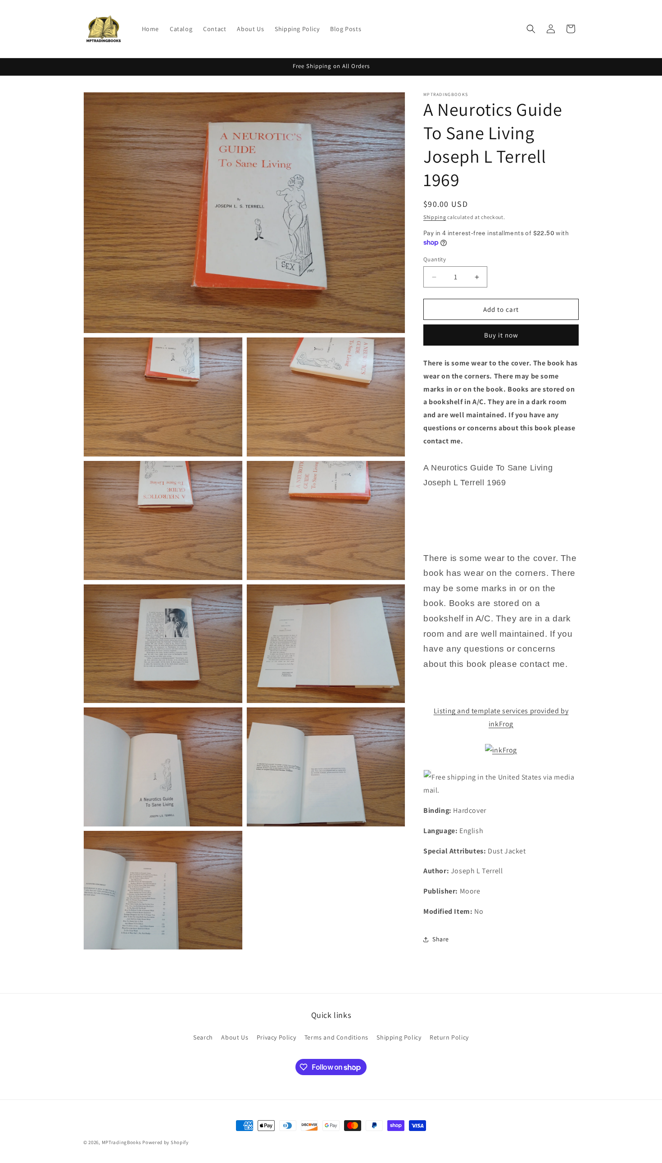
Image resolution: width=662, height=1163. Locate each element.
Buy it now (501, 335)
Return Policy (449, 1037)
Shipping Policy (398, 1037)
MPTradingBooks (121, 1142)
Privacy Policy (276, 1037)
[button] (531, 29)
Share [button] (440, 939)
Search (203, 1037)
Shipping (434, 217)
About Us (234, 1037)
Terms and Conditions (336, 1037)
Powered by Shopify (165, 1142)
